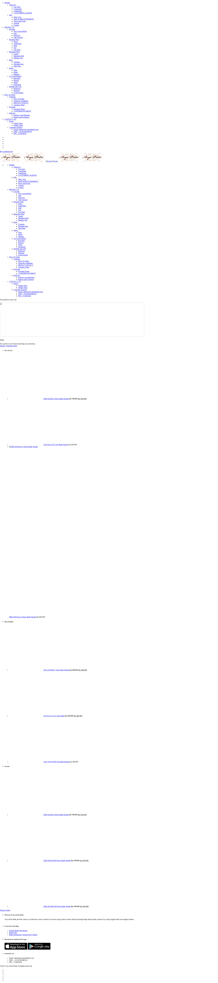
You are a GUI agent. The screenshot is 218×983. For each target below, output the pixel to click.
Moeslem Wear (19, 214)
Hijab (20, 245)
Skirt (20, 208)
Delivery (17, 275)
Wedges (21, 237)
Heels (20, 235)
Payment (17, 269)
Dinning (21, 253)
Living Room (23, 255)
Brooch (21, 243)
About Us (17, 167)
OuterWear (22, 206)
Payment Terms (23, 271)
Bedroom (21, 251)
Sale (19, 196)
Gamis (20, 216)
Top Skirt (21, 212)
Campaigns (22, 171)
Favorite (17, 192)
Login (10, 151)
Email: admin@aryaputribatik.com (30, 292)
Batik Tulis (13, 933)
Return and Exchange (26, 279)
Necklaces (22, 247)
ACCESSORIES (20, 239)
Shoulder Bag (23, 226)
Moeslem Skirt (23, 218)
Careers (21, 187)
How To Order (14, 257)
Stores (16, 284)
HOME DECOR (20, 249)
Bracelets (21, 241)
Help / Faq (22, 179)
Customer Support (20, 290)
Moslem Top (22, 220)
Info (15, 177)
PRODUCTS (14, 190)
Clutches (21, 224)
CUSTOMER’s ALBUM (27, 175)
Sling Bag (21, 228)
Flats (20, 232)
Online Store (22, 286)
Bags (15, 222)
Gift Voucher (22, 200)
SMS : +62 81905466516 (27, 294)
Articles (21, 185)
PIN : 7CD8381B (24, 296)
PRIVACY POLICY (25, 265)
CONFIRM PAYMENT (27, 273)
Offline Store (22, 288)
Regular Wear (19, 202)
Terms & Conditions (25, 263)
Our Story (21, 169)
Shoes (16, 230)
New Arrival (24, 194)
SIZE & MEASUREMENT (28, 181)
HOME (12, 165)
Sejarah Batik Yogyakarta (18, 931)
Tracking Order (23, 267)
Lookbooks (22, 173)
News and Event (24, 183)
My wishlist (4, 151)
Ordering (17, 259)
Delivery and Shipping (26, 277)
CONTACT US (15, 282)
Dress (20, 204)
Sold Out (21, 198)
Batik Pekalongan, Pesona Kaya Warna (23, 935)
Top (19, 210)
